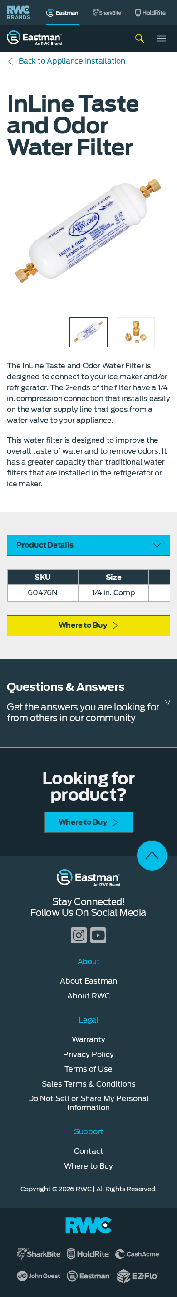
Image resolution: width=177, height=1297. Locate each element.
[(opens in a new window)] (107, 12)
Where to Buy (83, 625)
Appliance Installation (72, 61)
